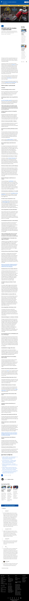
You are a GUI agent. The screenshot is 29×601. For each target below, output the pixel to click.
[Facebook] (8, 598)
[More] (26, 61)
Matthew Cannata (10, 479)
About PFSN (23, 578)
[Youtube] (20, 598)
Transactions (9, 581)
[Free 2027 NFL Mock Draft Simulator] (9, 487)
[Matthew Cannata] (2, 479)
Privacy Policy (24, 580)
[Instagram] (10, 598)
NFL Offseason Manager (4, 583)
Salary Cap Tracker (10, 580)
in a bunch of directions (12, 158)
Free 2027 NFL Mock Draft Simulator (9, 490)
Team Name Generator (18, 594)
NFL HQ (9, 577)
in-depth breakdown (10, 139)
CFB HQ (16, 577)
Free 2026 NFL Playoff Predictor (3, 490)
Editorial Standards (24, 577)
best (8, 370)
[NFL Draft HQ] (15, 487)
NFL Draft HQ (15, 489)
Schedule (16, 579)
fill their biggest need (6, 201)
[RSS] (14, 598)
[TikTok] (16, 598)
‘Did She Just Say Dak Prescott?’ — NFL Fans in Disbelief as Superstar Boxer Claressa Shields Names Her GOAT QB (10, 464)
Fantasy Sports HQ (17, 584)
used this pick (11, 181)
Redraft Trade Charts (18, 592)
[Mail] (12, 598)
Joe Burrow (13, 64)
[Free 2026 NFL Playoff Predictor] (3, 487)
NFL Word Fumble (3, 591)
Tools (2, 487)
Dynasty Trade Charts (18, 591)
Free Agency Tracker (10, 579)
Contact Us (23, 579)
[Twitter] (18, 598)
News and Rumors (10, 578)
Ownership (23, 581)
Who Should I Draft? (17, 593)
